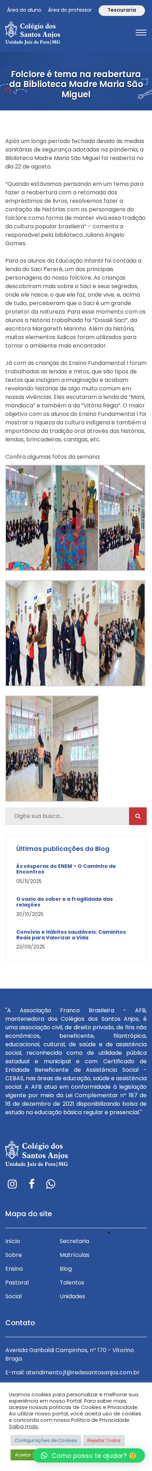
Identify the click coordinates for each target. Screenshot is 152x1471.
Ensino (14, 1269)
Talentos (72, 1282)
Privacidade (130, 1232)
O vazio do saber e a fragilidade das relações (64, 902)
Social (13, 1296)
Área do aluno (24, 9)
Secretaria (74, 1241)
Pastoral (17, 1282)
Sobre (13, 1255)
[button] (89, 1455)
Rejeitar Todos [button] (104, 1440)
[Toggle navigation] (141, 33)
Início (12, 1241)
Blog (66, 1269)
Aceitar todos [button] (30, 1455)
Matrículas (74, 1255)
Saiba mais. (24, 1426)
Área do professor (70, 9)
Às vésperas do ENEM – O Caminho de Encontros (66, 869)
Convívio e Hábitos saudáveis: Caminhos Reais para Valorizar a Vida (71, 935)
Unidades (72, 1296)
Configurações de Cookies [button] (46, 1440)
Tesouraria (121, 9)
